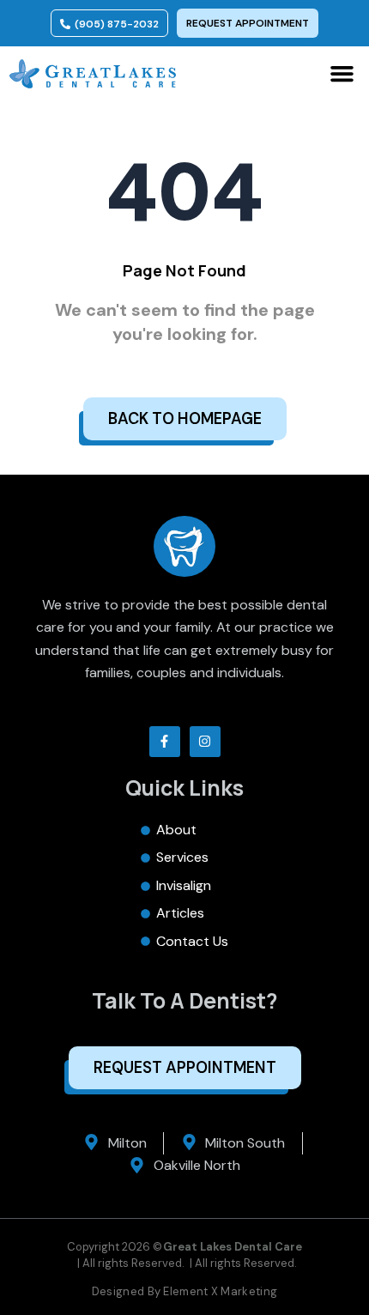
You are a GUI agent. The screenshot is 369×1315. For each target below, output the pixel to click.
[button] (342, 74)
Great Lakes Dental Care (232, 1246)
